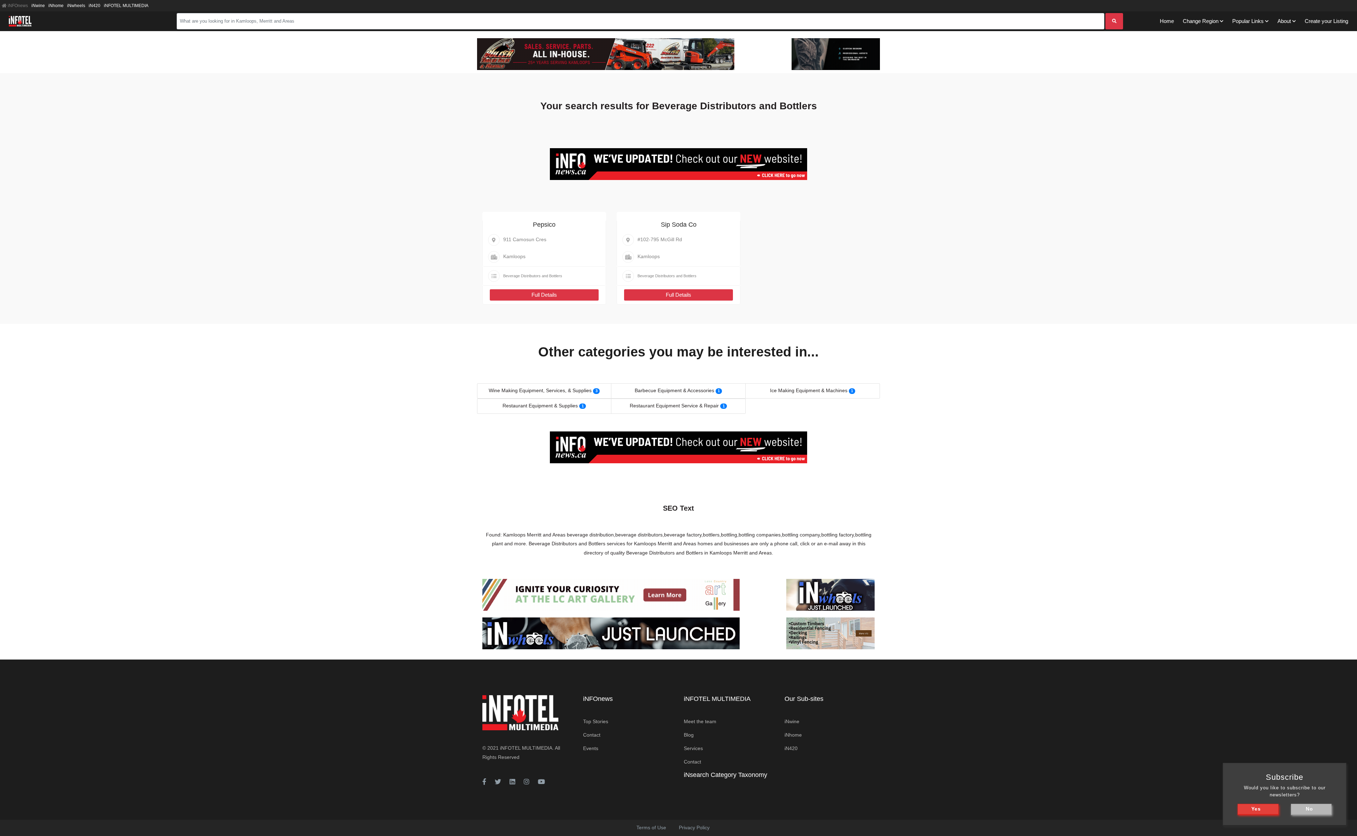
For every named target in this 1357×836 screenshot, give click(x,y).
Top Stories (595, 721)
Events (590, 748)
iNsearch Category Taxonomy (725, 774)
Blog (689, 735)
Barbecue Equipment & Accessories (674, 390)
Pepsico (544, 224)
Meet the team (700, 721)
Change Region (1200, 21)
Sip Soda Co (679, 224)
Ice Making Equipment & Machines (808, 390)
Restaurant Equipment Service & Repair (674, 405)
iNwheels (76, 5)
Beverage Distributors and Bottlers (532, 276)
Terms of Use (651, 827)
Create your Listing (1326, 21)
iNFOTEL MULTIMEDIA (126, 5)
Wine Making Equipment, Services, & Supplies (540, 390)
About (1284, 21)
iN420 (94, 5)
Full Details (544, 295)
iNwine (38, 5)
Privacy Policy (694, 827)
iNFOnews (17, 5)
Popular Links (1248, 21)
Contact (591, 735)
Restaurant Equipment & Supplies (540, 405)
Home (1167, 21)
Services (693, 748)
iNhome (56, 5)
